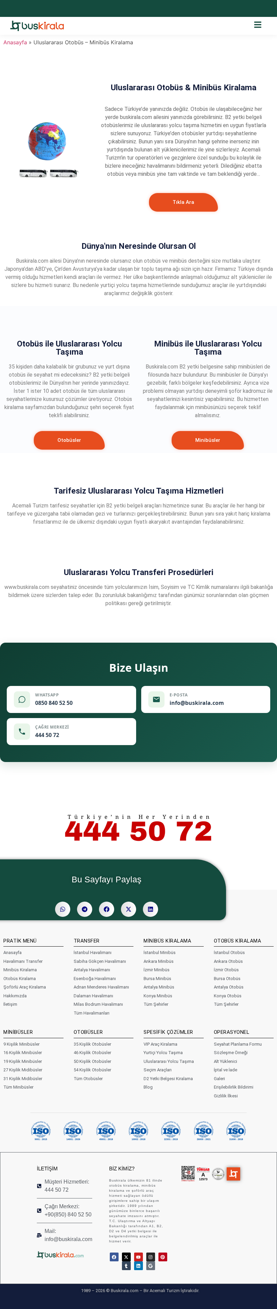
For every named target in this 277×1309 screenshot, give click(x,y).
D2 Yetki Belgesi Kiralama (168, 1078)
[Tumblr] (126, 1265)
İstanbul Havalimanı (92, 952)
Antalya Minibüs (159, 987)
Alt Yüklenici (225, 1061)
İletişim (10, 1004)
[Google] (150, 1265)
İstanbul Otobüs (229, 952)
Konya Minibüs (158, 995)
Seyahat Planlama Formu (238, 1044)
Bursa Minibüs (157, 978)
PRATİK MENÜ (20, 941)
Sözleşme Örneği (231, 1052)
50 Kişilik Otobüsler (92, 1061)
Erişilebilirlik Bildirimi (233, 1087)
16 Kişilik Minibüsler (22, 1052)
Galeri (219, 1078)
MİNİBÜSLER (18, 1032)
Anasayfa (15, 42)
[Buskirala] (66, 1254)
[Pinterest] (162, 1257)
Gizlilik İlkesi (226, 1095)
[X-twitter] (126, 1257)
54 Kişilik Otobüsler (92, 1069)
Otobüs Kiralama (19, 978)
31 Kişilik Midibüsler (22, 1078)
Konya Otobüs (228, 995)
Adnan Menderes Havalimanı (101, 987)
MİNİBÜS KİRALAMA (167, 941)
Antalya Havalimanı (92, 969)
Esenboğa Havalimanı (95, 978)
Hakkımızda (15, 995)
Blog (148, 1087)
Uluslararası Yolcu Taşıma (169, 1061)
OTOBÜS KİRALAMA (237, 941)
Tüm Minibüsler (18, 1087)
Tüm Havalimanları (91, 1013)
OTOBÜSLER (88, 1032)
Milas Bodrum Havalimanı (98, 1004)
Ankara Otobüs (228, 961)
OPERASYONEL (232, 1032)
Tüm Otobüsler (88, 1078)
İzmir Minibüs (157, 969)
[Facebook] (114, 1257)
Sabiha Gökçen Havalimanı (100, 961)
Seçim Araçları (158, 1069)
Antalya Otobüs (229, 987)
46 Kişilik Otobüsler (92, 1052)
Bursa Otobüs (227, 978)
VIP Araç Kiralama (160, 1044)
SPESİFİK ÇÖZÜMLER (168, 1032)
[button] (62, 909)
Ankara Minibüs (159, 961)
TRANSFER (87, 941)
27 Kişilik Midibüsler (22, 1069)
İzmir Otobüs (226, 969)
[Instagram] (150, 1257)
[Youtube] (138, 1257)
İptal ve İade (225, 1069)
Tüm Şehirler (156, 1004)
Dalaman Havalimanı (93, 995)
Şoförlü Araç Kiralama (24, 987)
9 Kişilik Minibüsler (21, 1044)
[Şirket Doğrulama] (188, 1174)
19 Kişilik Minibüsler (22, 1061)
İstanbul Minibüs (160, 952)
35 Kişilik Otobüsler (92, 1044)
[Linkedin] (138, 1265)
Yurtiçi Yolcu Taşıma (163, 1052)
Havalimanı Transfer (23, 961)
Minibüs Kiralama (20, 969)
